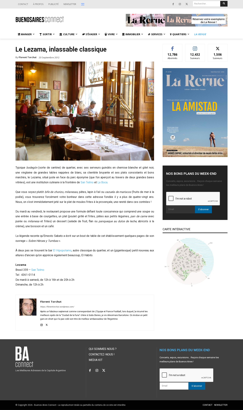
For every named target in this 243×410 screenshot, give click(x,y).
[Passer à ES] (83, 4)
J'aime (172, 46)
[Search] (224, 4)
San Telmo (87, 182)
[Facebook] (173, 4)
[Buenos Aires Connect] (66, 19)
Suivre (195, 46)
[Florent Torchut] (27, 313)
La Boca (102, 182)
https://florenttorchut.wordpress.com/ (57, 307)
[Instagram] (179, 4)
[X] (186, 4)
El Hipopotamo (62, 250)
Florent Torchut (27, 57)
